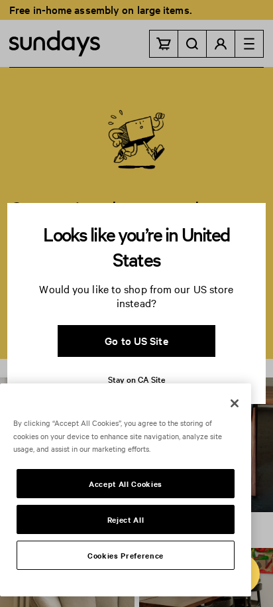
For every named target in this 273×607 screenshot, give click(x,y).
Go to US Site (136, 340)
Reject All (125, 519)
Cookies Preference (125, 555)
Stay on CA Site (136, 379)
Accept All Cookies (125, 483)
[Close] (234, 403)
